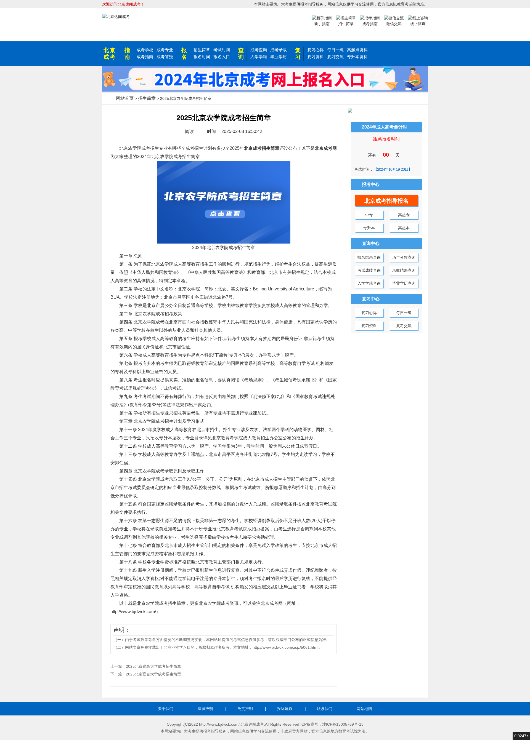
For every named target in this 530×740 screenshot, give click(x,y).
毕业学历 (278, 56)
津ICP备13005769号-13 (343, 724)
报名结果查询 (369, 257)
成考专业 (165, 49)
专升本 (369, 228)
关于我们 (165, 708)
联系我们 (324, 708)
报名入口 (221, 56)
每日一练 (335, 49)
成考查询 (258, 49)
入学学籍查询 (369, 283)
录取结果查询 (403, 270)
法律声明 (205, 708)
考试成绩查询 (369, 270)
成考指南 (145, 56)
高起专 (404, 215)
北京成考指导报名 (386, 201)
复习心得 (315, 49)
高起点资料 (357, 49)
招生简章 (202, 49)
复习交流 (335, 56)
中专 (369, 215)
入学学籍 (258, 56)
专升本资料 (357, 56)
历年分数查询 (403, 257)
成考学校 (145, 49)
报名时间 (202, 56)
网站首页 (125, 98)
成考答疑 (165, 56)
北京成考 (110, 53)
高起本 (404, 228)
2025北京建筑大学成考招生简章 (153, 666)
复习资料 (315, 56)
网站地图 (364, 708)
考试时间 (221, 49)
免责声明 (245, 708)
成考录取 (278, 49)
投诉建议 (285, 708)
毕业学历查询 (403, 283)
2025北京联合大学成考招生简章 (153, 674)
